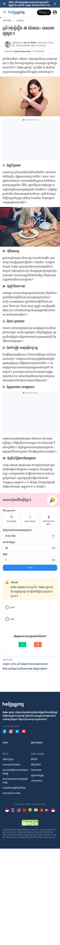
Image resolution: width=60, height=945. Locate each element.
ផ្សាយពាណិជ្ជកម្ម (37, 775)
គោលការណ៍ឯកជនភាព (11, 765)
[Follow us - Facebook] (4, 731)
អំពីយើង (34, 759)
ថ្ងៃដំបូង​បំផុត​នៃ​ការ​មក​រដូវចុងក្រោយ (17, 530)
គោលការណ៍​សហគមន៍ (11, 793)
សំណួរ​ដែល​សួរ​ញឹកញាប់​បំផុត (14, 788)
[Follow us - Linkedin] (17, 731)
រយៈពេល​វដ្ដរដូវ (9, 542)
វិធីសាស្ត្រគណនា (9, 511)
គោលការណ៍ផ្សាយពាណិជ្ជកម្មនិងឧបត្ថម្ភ (15, 780)
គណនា (30, 568)
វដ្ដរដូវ (5, 554)
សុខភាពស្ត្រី (7, 20)
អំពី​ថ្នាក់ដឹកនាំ (36, 765)
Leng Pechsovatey (22, 51)
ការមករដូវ (20, 20)
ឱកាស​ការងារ (36, 770)
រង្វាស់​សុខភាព (36, 743)
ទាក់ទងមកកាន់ (36, 781)
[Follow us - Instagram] (11, 731)
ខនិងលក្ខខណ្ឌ (8, 759)
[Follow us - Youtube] (24, 731)
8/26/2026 (10, 536)
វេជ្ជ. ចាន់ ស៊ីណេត (30, 42)
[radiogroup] (30, 520)
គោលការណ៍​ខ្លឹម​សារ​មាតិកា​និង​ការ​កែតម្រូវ (15, 772)
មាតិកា (5, 743)
